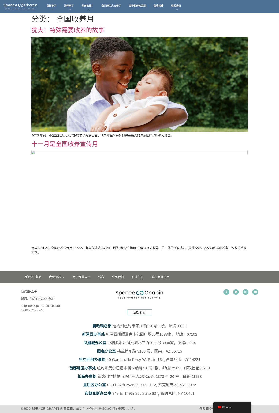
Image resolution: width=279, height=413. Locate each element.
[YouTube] (255, 292)
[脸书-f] (226, 292)
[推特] (236, 292)
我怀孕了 (51, 5)
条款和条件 (207, 408)
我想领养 (158, 5)
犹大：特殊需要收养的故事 (67, 30)
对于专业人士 (81, 277)
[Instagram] (245, 292)
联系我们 (176, 5)
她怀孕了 (69, 5)
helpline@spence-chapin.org (40, 305)
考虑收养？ (87, 5)
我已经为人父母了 (111, 5)
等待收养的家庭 (137, 5)
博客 (101, 277)
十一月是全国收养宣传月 (64, 144)
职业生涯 (138, 277)
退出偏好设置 (160, 277)
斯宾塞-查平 (33, 277)
